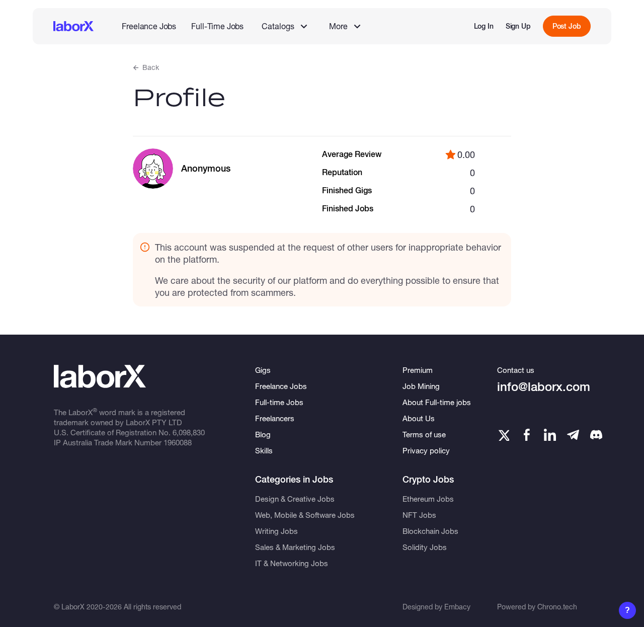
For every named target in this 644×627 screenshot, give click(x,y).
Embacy (457, 606)
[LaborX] (73, 26)
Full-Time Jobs (217, 26)
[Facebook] (527, 435)
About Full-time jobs (437, 402)
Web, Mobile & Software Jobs (305, 514)
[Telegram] (573, 435)
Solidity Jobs (425, 547)
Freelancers (274, 418)
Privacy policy (426, 450)
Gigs (263, 369)
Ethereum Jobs (428, 498)
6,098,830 (189, 432)
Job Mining (421, 385)
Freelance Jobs (149, 26)
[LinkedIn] (550, 435)
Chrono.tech (557, 606)
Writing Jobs (276, 530)
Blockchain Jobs (430, 530)
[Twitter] (503, 435)
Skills (264, 450)
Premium (418, 369)
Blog (263, 434)
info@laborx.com (543, 387)
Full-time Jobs (279, 402)
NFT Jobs (419, 514)
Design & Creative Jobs (295, 498)
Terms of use (424, 434)
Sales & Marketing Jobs (295, 547)
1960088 (178, 442)
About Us (419, 418)
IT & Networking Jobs (291, 563)
